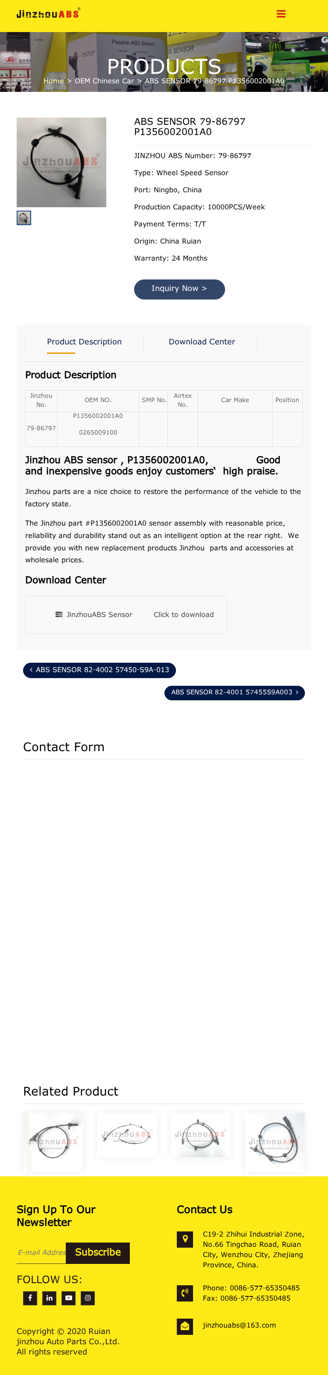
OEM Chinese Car (104, 81)
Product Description (84, 343)
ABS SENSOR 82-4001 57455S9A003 (232, 693)
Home (54, 81)
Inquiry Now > (180, 289)
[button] (104, 182)
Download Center (202, 343)
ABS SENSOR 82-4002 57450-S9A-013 (102, 670)
